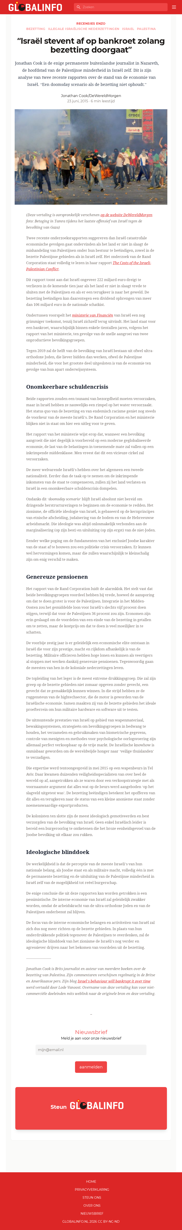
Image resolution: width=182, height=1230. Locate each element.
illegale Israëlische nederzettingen (84, 29)
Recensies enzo (91, 24)
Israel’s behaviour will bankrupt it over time (114, 981)
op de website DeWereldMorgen (126, 214)
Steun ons (92, 1198)
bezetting (36, 29)
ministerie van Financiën (92, 315)
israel (128, 29)
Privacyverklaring (92, 1190)
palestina (146, 29)
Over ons (92, 1206)
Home (91, 1182)
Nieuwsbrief (92, 1214)
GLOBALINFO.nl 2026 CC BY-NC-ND (91, 1222)
